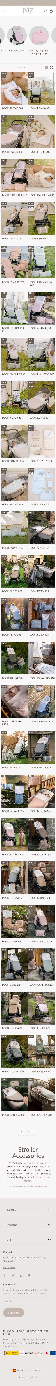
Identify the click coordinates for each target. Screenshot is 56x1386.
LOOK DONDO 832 (41, 1071)
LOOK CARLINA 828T (42, 984)
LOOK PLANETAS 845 (42, 374)
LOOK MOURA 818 (13, 854)
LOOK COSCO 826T (41, 941)
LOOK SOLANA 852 (13, 461)
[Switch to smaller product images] (51, 67)
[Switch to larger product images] (46, 67)
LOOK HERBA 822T (13, 897)
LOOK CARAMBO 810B (12, 722)
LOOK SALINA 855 (40, 504)
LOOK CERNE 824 (40, 897)
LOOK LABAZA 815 (40, 767)
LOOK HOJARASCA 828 (13, 329)
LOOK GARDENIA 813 (42, 195)
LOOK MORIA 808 (40, 151)
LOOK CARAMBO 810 (42, 678)
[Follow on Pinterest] (28, 1275)
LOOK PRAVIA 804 (40, 108)
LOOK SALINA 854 (12, 504)
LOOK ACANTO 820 (41, 854)
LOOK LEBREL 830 (40, 1028)
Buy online (11, 1224)
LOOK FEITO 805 (39, 591)
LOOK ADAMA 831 (40, 328)
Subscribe (13, 1312)
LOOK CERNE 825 (12, 941)
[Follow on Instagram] (20, 1275)
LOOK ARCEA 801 (40, 547)
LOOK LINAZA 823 (40, 238)
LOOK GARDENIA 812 (14, 195)
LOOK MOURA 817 (40, 811)
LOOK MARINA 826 (13, 282)
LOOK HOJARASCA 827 (41, 283)
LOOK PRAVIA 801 (12, 108)
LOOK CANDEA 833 (13, 1114)
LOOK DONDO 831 (13, 1071)
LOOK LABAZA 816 (13, 811)
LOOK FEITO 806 (11, 634)
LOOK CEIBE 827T (12, 984)
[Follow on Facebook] (4, 1275)
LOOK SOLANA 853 (41, 461)
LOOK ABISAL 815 (12, 238)
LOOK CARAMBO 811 (42, 721)
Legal (8, 1239)
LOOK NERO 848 (11, 417)
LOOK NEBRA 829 (12, 1028)
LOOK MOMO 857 (12, 547)
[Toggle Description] (28, 1192)
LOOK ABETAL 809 (12, 678)
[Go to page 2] (34, 1131)
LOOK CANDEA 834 (41, 1114)
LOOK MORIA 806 (12, 151)
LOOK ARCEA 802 (12, 591)
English (37, 1370)
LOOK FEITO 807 (39, 634)
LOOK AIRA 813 (11, 767)
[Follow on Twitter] (12, 1275)
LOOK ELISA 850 (39, 417)
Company (10, 1209)
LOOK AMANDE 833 (13, 374)
